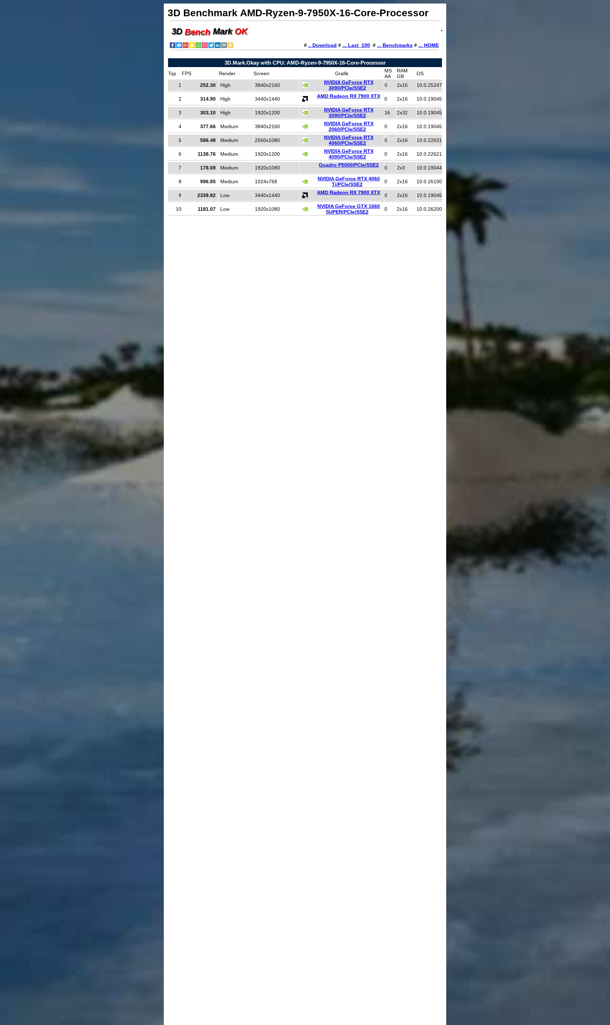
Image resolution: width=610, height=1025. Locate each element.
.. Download (322, 45)
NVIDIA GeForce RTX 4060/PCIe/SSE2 (348, 140)
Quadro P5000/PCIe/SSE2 (349, 165)
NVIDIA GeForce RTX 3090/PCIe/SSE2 (348, 85)
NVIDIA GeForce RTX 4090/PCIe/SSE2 (348, 154)
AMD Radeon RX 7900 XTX (348, 96)
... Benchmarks (395, 45)
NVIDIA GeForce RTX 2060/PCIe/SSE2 (348, 126)
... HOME (428, 45)
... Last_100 (356, 45)
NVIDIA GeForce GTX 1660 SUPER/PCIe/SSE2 (348, 209)
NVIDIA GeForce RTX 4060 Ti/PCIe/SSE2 (349, 181)
